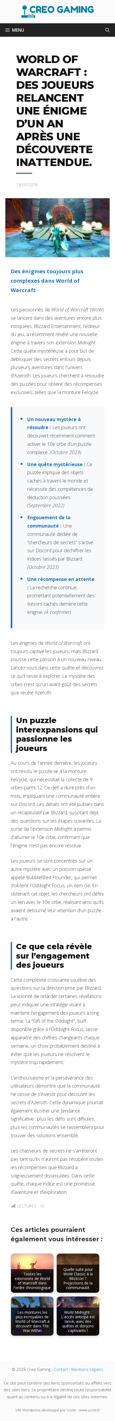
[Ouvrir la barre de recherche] (107, 30)
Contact (61, 1369)
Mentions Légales (87, 1369)
